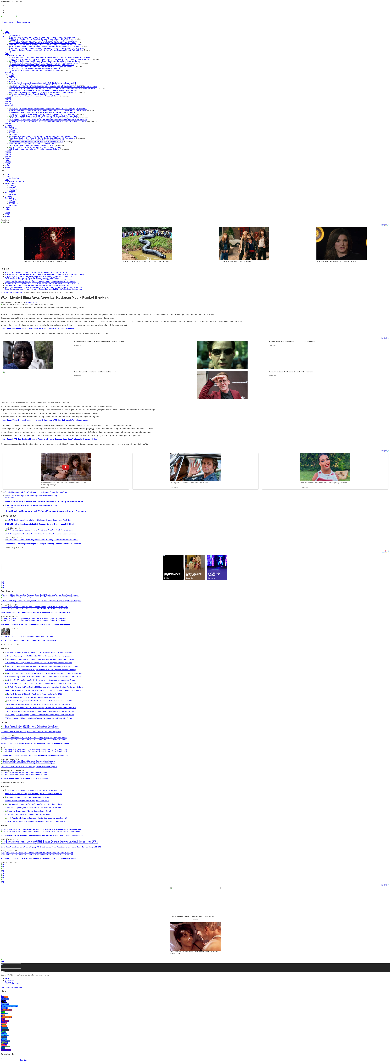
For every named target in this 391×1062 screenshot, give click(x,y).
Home (7, 32)
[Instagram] (6, 971)
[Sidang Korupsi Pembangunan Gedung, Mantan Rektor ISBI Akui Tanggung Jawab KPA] (41, 65)
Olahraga (8, 125)
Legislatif (12, 77)
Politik (7, 54)
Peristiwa (12, 107)
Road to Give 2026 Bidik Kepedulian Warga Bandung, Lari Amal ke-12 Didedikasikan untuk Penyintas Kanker (44, 274)
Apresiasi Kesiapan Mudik (14, 492)
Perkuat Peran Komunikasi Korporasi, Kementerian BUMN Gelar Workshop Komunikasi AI (41, 85)
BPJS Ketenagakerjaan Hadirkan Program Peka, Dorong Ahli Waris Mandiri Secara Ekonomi (42, 43)
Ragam (7, 164)
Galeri (7, 165)
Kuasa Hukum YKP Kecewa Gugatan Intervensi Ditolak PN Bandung (34, 70)
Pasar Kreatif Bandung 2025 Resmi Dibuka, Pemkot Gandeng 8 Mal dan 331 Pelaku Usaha (42, 138)
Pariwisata (13, 134)
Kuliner (7, 160)
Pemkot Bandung (43, 492)
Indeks (7, 167)
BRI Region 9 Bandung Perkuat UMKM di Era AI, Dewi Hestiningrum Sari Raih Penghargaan (38, 276)
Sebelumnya (9, 497)
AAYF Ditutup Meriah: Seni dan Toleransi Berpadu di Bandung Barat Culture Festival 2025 (35, 612)
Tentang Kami (10, 982)
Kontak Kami (9, 980)
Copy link (23, 1060)
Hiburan (12, 131)
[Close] (1, 995)
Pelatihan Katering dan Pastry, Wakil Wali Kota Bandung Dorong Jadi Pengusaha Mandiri (35, 743)
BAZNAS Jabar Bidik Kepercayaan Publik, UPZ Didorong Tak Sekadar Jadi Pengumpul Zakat (43, 118)
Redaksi (8, 978)
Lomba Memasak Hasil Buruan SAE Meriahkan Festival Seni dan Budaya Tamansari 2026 (37, 285)
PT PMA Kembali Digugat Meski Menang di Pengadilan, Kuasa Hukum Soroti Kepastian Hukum (43, 63)
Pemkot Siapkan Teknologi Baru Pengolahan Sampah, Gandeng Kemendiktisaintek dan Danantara (44, 46)
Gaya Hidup (13, 129)
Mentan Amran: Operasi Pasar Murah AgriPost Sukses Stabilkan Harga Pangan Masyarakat (42, 92)
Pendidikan (13, 79)
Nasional (8, 33)
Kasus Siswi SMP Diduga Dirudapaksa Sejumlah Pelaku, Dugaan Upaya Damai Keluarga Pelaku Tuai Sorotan (49, 59)
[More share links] (12, 311)
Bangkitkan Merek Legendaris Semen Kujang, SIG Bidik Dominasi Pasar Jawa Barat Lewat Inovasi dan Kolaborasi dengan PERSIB (51, 847)
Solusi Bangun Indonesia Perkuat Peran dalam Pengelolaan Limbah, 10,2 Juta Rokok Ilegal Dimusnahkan (47, 110)
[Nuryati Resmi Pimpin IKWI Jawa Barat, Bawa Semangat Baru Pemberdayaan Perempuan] (42, 112)
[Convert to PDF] (8, 311)
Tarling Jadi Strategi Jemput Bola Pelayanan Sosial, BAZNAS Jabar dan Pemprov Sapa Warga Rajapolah (41, 601)
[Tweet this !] (5, 311)
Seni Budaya (9, 127)
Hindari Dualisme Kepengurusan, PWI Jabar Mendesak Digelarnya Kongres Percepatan (45, 511)
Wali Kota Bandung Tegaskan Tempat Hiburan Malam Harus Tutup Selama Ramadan (44, 501)
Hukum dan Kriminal (16, 55)
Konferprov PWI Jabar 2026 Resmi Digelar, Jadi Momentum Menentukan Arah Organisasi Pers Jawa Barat (47, 121)
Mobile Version (18, 987)
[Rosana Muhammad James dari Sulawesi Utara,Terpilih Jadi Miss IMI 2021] (37, 140)
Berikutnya (9, 507)
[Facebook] (1, 971)
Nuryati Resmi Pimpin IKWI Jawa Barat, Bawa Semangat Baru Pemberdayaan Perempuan (41, 114)
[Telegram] (10, 311)
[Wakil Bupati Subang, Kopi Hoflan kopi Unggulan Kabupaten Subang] (35, 147)
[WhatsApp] (1, 311)
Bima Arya (27, 492)
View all (8, 52)
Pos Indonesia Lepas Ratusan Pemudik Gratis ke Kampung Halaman (34, 96)
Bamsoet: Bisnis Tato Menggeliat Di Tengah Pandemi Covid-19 (31, 145)
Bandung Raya (14, 35)
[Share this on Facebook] (3, 311)
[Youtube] (4, 971)
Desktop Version (7, 987)
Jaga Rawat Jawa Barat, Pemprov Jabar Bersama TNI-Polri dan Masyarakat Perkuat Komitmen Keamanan (43, 287)
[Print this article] (7, 311)
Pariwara (8, 162)
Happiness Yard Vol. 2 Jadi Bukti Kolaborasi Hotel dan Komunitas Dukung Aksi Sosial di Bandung (38, 858)
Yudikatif (12, 81)
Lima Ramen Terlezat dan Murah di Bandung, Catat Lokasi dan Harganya (29, 767)
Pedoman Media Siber (13, 984)
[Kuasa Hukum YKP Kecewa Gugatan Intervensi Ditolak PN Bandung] (34, 68)
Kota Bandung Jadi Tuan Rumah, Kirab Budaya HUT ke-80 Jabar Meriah (28, 640)
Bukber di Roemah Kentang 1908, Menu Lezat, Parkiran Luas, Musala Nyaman (31, 732)
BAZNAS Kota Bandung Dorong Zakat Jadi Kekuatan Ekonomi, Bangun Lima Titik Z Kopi (41, 39)
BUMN (11, 76)
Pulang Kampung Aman (58, 492)
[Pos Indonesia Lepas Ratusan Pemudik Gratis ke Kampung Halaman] (34, 94)
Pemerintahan (10, 74)
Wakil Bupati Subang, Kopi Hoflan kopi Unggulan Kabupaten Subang (34, 149)
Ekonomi (8, 158)
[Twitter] (2, 971)
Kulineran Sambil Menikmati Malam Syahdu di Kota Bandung (24, 778)
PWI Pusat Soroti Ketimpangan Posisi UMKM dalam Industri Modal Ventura (32, 278)
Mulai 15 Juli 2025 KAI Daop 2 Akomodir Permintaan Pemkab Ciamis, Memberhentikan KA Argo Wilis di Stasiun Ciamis (52, 88)
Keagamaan (13, 132)
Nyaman (34, 492)
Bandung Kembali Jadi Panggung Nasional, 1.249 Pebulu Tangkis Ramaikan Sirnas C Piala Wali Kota (46, 50)
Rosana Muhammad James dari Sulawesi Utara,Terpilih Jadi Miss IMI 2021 (36, 142)
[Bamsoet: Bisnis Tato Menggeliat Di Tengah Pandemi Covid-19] (32, 143)
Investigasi (9, 105)
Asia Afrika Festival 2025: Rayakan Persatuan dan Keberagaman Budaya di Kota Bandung (35, 624)
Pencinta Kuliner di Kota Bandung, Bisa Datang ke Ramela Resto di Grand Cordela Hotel (35, 755)
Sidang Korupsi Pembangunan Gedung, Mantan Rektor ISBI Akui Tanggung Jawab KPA (40, 66)
